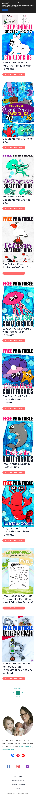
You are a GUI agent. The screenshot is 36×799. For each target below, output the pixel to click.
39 (22, 693)
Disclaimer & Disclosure (18, 784)
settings (16, 7)
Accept (5, 10)
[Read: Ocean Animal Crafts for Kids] (18, 109)
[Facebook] (8, 766)
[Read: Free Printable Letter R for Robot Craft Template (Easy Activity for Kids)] (18, 639)
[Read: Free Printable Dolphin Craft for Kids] (18, 439)
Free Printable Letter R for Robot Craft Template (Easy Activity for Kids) (17, 668)
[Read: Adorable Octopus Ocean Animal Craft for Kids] (18, 175)
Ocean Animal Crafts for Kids (17, 140)
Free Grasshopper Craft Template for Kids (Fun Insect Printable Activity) (17, 599)
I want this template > (14, 75)
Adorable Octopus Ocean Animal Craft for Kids (16, 200)
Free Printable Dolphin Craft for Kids (16, 465)
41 (31, 693)
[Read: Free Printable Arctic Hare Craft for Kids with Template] (18, 38)
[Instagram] (28, 766)
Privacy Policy (18, 776)
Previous (16, 689)
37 (14, 693)
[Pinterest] (18, 766)
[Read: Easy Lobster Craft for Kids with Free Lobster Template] (18, 503)
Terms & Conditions (18, 780)
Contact (18, 788)
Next (19, 697)
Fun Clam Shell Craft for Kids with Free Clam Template (17, 399)
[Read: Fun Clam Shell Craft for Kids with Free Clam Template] (18, 371)
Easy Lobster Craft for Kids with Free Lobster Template (16, 531)
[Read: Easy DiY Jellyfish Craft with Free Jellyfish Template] (18, 304)
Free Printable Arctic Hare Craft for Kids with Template (17, 66)
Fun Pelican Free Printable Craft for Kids (16, 265)
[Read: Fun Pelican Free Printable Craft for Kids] (18, 239)
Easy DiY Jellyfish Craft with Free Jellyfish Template (16, 332)
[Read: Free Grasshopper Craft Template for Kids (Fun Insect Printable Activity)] (18, 571)
